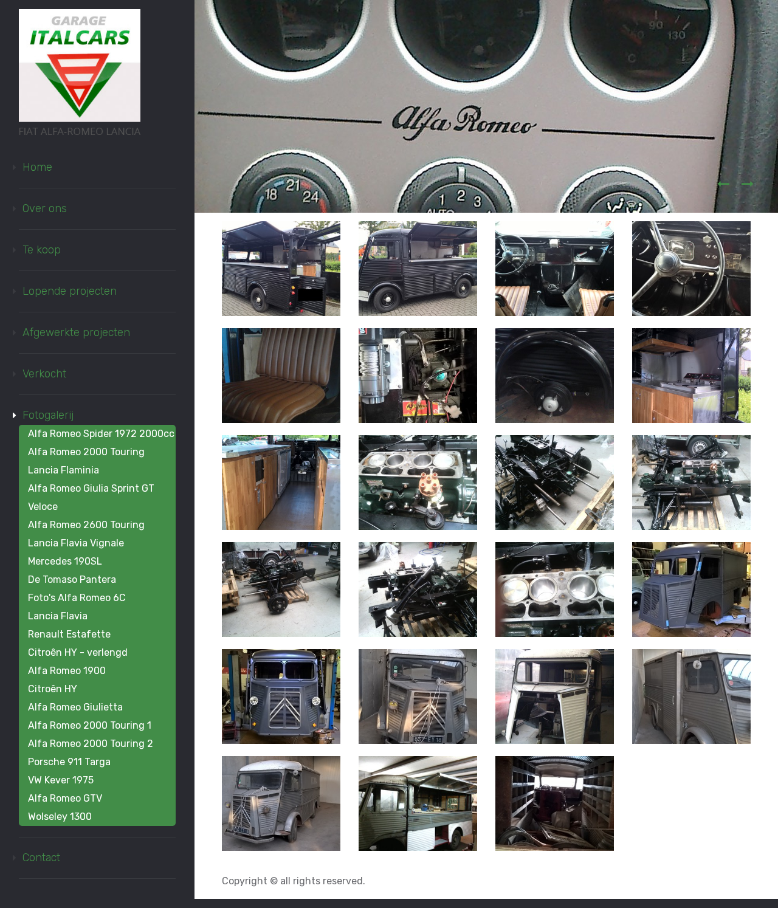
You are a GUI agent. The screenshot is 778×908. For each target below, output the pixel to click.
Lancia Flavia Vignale (76, 543)
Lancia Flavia (58, 616)
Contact (41, 857)
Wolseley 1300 (60, 816)
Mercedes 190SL (65, 561)
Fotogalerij (48, 415)
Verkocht (44, 373)
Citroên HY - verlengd (78, 652)
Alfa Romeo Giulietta (75, 707)
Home (37, 167)
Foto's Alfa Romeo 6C (77, 598)
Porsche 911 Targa (69, 762)
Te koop (41, 249)
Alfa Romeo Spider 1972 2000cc (101, 433)
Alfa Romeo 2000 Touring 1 (89, 725)
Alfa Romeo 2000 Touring (86, 452)
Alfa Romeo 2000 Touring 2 (90, 743)
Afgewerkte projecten (76, 332)
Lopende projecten (69, 291)
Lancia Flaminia (63, 470)
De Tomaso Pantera (72, 579)
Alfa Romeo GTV (65, 798)
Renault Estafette (69, 634)
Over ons (44, 208)
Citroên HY (52, 689)
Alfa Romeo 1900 (67, 670)
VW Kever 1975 (61, 780)
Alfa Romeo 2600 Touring (86, 525)
